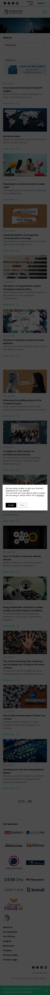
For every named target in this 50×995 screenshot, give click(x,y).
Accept (11, 505)
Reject (22, 505)
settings (40, 495)
